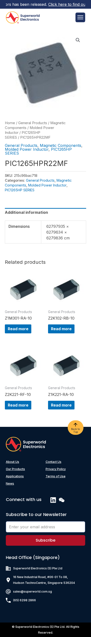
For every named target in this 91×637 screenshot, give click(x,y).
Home (10, 123)
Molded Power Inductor (27, 149)
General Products (32, 123)
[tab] (45, 212)
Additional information (26, 212)
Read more (18, 328)
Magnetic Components (60, 145)
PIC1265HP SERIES (19, 190)
